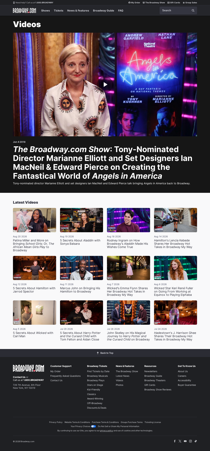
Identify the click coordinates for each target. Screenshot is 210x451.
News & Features (78, 10)
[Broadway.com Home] (24, 10)
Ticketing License (153, 422)
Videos (119, 380)
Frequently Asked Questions (65, 375)
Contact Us (19, 377)
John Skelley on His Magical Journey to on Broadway (128, 336)
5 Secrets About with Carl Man (33, 334)
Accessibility (184, 380)
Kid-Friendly (93, 389)
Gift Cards (175, 2)
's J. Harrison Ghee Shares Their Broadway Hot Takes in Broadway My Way (175, 336)
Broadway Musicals (97, 375)
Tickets (58, 10)
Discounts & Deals (96, 407)
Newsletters (150, 371)
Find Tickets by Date (98, 371)
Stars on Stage (95, 384)
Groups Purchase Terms (132, 422)
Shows (45, 10)
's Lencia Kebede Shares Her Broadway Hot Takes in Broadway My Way (173, 244)
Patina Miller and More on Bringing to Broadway (33, 245)
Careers (182, 375)
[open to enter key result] (193, 10)
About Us (183, 371)
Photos (119, 384)
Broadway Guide (103, 10)
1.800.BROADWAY (34, 2)
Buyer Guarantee (187, 384)
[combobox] (178, 10)
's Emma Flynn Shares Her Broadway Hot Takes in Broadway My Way (127, 291)
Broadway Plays (95, 380)
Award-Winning (95, 398)
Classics (91, 394)
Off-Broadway (94, 403)
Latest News (122, 375)
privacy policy (106, 430)
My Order (135, 2)
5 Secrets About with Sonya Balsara (80, 242)
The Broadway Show (155, 2)
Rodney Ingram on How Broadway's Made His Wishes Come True (127, 244)
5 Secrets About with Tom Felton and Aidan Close (80, 336)
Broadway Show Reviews (157, 389)
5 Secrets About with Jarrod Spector (34, 289)
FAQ (120, 10)
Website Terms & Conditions (77, 422)
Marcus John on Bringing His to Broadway (80, 289)
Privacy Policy (56, 422)
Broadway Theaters (154, 380)
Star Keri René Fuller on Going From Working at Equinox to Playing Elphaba (173, 291)
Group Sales (191, 2)
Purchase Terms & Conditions (105, 422)
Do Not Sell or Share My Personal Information (118, 426)
